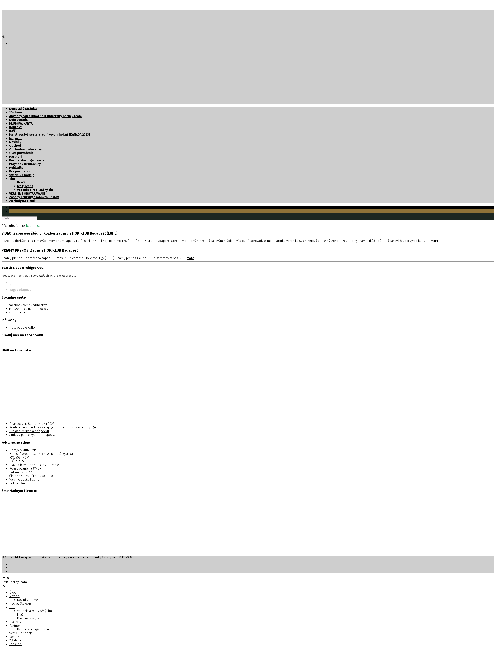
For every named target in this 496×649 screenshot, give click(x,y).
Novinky (15, 54)
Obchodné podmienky (25, 149)
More (434, 241)
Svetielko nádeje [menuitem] (21, 633)
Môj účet (15, 138)
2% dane (15, 98)
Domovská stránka (23, 109)
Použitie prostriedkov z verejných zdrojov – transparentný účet (53, 427)
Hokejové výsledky (22, 327)
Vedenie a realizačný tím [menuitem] (34, 611)
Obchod (15, 145)
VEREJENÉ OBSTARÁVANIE (27, 193)
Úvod (13, 50)
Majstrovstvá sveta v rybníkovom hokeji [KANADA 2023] (49, 134)
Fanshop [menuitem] (15, 644)
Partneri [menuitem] (15, 625)
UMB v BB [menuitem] (16, 622)
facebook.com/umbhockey (28, 305)
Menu (5, 37)
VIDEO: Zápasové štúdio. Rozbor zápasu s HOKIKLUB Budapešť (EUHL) (60, 233)
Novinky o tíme (28, 58)
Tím (12, 65)
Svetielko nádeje (21, 91)
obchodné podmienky (85, 557)
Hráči (21, 72)
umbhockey (59, 557)
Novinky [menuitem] (14, 596)
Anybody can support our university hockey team (45, 116)
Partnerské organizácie (34, 87)
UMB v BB (16, 80)
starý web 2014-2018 (118, 557)
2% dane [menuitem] (15, 640)
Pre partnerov (19, 171)
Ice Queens (25, 186)
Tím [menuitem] (12, 607)
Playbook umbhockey (25, 164)
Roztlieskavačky (29, 76)
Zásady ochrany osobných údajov (34, 197)
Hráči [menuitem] (20, 614)
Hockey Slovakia (21, 61)
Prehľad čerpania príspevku (29, 431)
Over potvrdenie (21, 153)
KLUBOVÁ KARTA (21, 123)
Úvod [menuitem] (13, 592)
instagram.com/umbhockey (28, 309)
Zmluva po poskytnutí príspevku (32, 435)
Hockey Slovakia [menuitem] (20, 603)
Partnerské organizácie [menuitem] (33, 629)
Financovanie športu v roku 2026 (31, 424)
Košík (13, 131)
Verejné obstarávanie (24, 479)
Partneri (15, 83)
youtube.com (18, 312)
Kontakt (15, 94)
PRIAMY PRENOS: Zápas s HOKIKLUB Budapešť (40, 250)
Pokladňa (16, 168)
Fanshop (15, 102)
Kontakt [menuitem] (14, 637)
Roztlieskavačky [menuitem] (28, 618)
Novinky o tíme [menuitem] (27, 600)
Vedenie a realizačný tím (35, 69)
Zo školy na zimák (22, 201)
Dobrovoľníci (18, 120)
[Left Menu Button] (6, 578)
